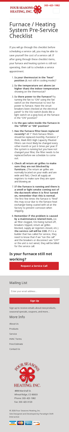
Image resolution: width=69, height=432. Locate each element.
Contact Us (14, 348)
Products (13, 328)
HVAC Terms (15, 338)
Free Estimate (16, 343)
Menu (56, 10)
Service (13, 333)
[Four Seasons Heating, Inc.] (26, 10)
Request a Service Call (34, 265)
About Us (14, 323)
